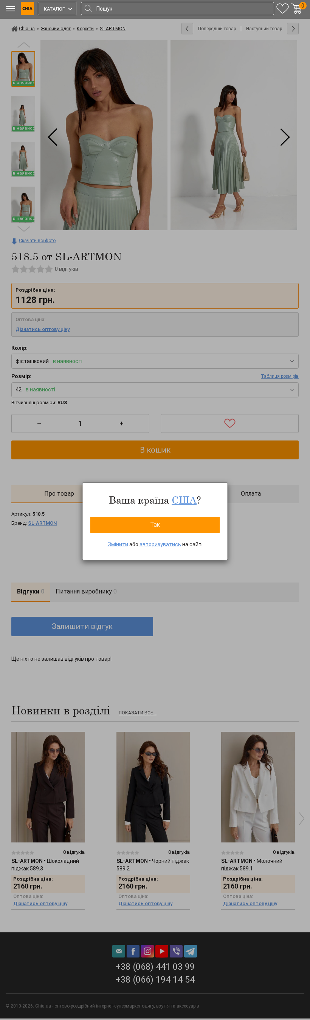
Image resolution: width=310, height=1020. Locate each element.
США (184, 500)
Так (155, 524)
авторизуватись (160, 544)
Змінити (118, 544)
